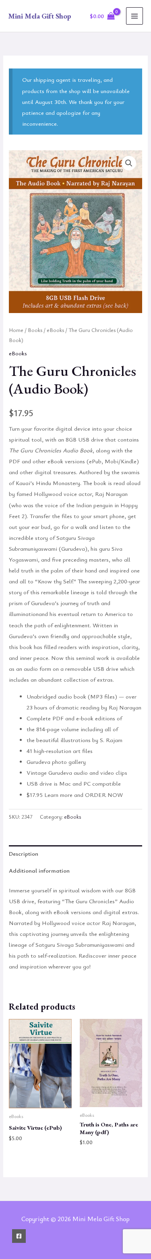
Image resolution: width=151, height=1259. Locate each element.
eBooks (55, 330)
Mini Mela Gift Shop (39, 16)
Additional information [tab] (39, 870)
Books (35, 330)
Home (16, 330)
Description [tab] (23, 853)
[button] (129, 163)
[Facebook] (19, 1236)
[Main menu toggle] (134, 15)
